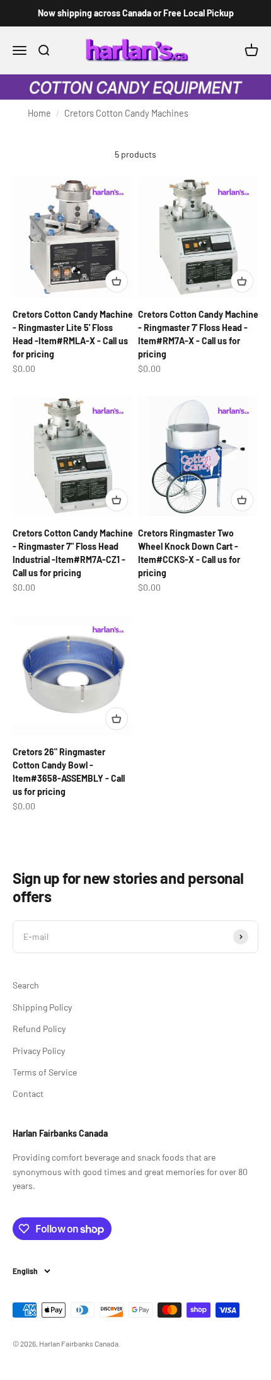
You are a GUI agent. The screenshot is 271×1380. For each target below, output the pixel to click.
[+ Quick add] (116, 281)
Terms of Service (45, 1072)
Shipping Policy (42, 1007)
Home (39, 113)
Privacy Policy (39, 1050)
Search (26, 985)
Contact (28, 1093)
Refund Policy (39, 1028)
